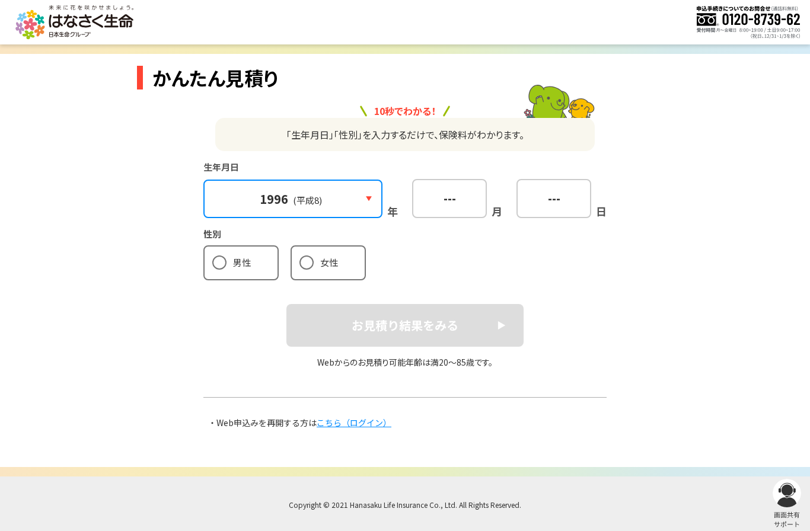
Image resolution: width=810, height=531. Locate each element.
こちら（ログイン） (354, 422)
